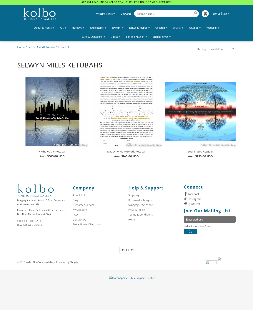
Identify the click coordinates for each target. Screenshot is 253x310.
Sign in (225, 13)
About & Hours (44, 27)
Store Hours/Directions (87, 224)
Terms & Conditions (140, 214)
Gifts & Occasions (93, 36)
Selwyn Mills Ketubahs (41, 46)
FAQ (75, 214)
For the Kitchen (136, 36)
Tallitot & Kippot (139, 27)
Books (116, 36)
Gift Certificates (30, 221)
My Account (80, 209)
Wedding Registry (105, 13)
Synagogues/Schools (141, 205)
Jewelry (117, 27)
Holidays (78, 27)
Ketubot (195, 27)
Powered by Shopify (67, 262)
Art (63, 27)
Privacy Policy (136, 209)
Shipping (133, 195)
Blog (75, 200)
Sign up (216, 13)
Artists (178, 27)
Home (21, 46)
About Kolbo (80, 195)
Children (161, 27)
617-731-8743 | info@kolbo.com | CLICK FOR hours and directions (126, 2)
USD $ (127, 250)
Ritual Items (98, 27)
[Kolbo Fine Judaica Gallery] (39, 14)
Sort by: (202, 49)
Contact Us (79, 219)
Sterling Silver (162, 36)
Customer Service (83, 205)
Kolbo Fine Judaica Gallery (40, 262)
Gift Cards (126, 13)
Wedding (212, 27)
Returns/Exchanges (140, 200)
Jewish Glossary (29, 224)
